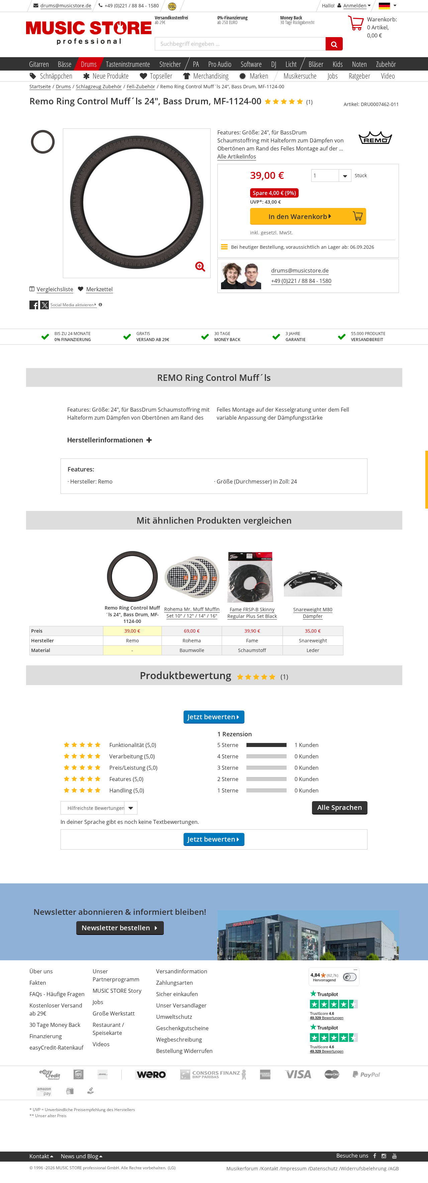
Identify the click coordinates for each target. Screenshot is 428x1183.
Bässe (65, 64)
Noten (359, 64)
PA (196, 64)
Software (251, 64)
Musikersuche (300, 76)
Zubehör (386, 64)
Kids (338, 64)
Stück (361, 175)
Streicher (170, 64)
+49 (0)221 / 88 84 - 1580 (301, 281)
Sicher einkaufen (177, 994)
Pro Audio (219, 64)
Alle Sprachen (339, 807)
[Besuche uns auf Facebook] (374, 1156)
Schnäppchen (56, 76)
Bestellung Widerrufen (184, 1051)
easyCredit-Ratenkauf (56, 1047)
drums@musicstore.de (65, 5)
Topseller (161, 76)
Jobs (333, 76)
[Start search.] (334, 43)
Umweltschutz (174, 1016)
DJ (273, 64)
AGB (394, 1168)
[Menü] (355, 971)
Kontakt (39, 1156)
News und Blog (79, 1156)
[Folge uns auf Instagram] (384, 1156)
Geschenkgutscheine (182, 1028)
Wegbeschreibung (179, 1039)
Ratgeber (359, 76)
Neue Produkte (111, 76)
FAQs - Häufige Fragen (57, 994)
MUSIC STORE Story (117, 990)
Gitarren (38, 64)
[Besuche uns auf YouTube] (395, 1156)
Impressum (294, 1168)
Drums (89, 64)
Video (388, 76)
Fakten (37, 982)
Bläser (316, 64)
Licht (291, 64)
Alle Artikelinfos (236, 156)
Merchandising (211, 76)
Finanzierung (45, 1036)
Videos (101, 1044)
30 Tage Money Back (54, 1025)
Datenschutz (324, 1168)
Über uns (41, 971)
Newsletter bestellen (116, 927)
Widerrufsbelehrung (364, 1168)
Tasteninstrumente (128, 64)
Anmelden (354, 5)
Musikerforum (242, 1168)
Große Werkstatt (114, 1013)
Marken (259, 76)
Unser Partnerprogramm (116, 975)
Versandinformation (181, 971)
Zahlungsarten (174, 982)
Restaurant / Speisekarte (108, 1029)
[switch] (349, 977)
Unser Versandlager (181, 1005)
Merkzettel (99, 289)
